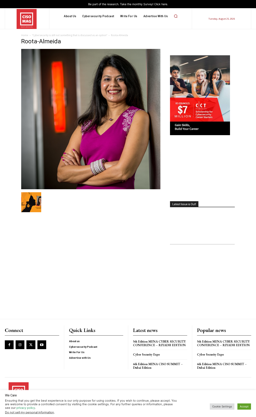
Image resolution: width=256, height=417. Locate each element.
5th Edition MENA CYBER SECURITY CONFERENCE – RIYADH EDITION (159, 343)
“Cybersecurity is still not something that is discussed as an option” (69, 35)
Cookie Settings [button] (222, 406)
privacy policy (25, 408)
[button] (175, 16)
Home (24, 35)
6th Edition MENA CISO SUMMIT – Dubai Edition (158, 366)
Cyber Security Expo (146, 354)
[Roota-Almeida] (90, 188)
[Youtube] (41, 344)
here (164, 4)
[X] (30, 344)
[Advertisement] (202, 169)
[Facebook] (9, 344)
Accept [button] (244, 406)
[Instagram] (20, 344)
